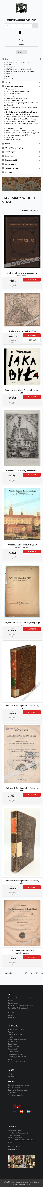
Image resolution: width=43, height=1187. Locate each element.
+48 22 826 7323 (14, 1147)
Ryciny (10, 1032)
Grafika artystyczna (15, 1034)
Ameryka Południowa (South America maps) (21, 130)
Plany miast (10, 137)
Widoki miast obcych (13, 140)
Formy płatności (14, 1087)
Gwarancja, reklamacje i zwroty (19, 1085)
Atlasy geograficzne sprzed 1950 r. (18, 135)
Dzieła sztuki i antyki (12, 168)
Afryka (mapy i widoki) (14, 128)
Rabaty (8, 64)
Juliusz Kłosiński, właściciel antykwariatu (20, 71)
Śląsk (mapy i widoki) (13, 93)
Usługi (8, 76)
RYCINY (8, 82)
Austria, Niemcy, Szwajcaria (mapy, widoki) (21, 121)
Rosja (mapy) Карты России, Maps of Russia (21, 119)
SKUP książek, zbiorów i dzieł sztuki (18, 69)
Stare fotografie (10, 152)
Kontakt (8, 74)
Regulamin (12, 1092)
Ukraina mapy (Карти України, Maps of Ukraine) (22, 117)
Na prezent (9, 172)
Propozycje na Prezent (16, 1029)
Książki (7, 143)
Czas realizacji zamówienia (17, 1090)
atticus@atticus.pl (13, 1149)
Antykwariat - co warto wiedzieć (17, 62)
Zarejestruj (21, 44)
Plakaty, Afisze (10, 164)
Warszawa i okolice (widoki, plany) (18, 91)
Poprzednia (7, 973)
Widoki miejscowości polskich (16, 98)
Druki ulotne (9, 156)
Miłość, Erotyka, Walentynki (18, 1062)
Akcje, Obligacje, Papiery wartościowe (18, 148)
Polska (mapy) (11, 89)
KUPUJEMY (10, 78)
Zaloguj (21, 40)
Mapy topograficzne (13, 96)
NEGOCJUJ (32, 340)
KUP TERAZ (32, 279)
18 (31, 973)
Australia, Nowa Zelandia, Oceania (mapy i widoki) (23, 133)
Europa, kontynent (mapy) (15, 100)
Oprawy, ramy (11, 67)
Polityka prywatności (15, 1095)
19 (37, 973)
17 (26, 973)
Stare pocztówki (11, 160)
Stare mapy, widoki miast (14, 86)
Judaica (10, 1059)
